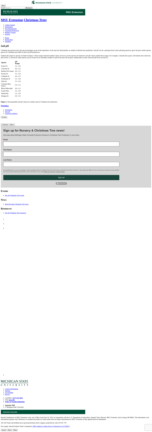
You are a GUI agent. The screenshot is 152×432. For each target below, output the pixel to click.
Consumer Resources (12, 30)
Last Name (7, 160)
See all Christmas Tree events (14, 195)
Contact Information (11, 389)
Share (15, 430)
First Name (7, 150)
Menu (9, 430)
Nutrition (8, 41)
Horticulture (9, 27)
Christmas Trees (35, 20)
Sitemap (7, 391)
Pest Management (11, 29)
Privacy (7, 394)
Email (5, 139)
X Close (4, 117)
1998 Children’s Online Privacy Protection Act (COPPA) (51, 426)
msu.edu (12, 400)
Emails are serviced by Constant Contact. (54, 171)
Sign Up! (61, 177)
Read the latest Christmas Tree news (17, 204)
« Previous (5, 124)
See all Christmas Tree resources (15, 213)
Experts (7, 34)
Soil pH (7, 112)
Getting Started (10, 25)
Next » (12, 124)
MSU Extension (12, 20)
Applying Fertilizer (11, 113)
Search (3, 8)
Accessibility (9, 393)
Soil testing (8, 110)
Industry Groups (10, 32)
